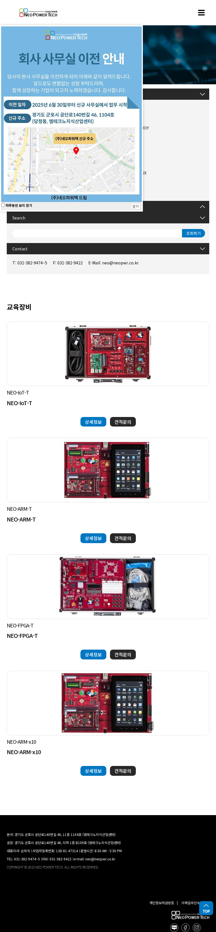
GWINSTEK (123, 105)
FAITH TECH (125, 116)
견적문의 (122, 421)
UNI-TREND (124, 139)
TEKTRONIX (124, 161)
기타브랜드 (123, 184)
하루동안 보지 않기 (18, 205)
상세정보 (93, 421)
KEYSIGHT (123, 150)
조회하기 (193, 233)
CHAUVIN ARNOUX (130, 173)
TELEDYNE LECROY (131, 128)
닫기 (135, 206)
